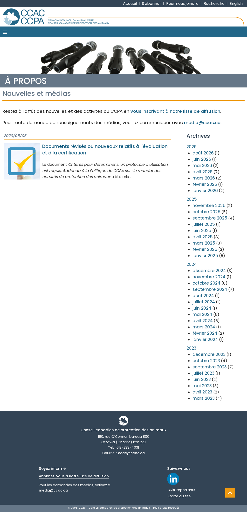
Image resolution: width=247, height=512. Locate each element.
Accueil (130, 3)
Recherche (214, 3)
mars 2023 (203, 398)
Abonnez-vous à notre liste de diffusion (74, 476)
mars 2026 (203, 178)
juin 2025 (201, 230)
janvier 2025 (205, 256)
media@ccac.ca (202, 123)
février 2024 (204, 333)
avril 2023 (202, 392)
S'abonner (151, 3)
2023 (191, 348)
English (236, 3)
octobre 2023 (206, 361)
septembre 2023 (209, 367)
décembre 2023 (209, 354)
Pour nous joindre (182, 3)
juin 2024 (201, 308)
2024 (191, 264)
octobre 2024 (206, 283)
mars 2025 (203, 243)
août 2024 (203, 296)
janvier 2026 (205, 190)
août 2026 (203, 153)
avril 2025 (202, 237)
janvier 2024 (205, 339)
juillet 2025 (203, 224)
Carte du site (179, 496)
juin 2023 (201, 379)
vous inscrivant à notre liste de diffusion (175, 111)
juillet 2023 (203, 373)
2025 (191, 199)
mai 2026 (202, 165)
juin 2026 (201, 159)
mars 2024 (203, 327)
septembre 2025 (209, 218)
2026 (191, 147)
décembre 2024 (209, 270)
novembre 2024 (209, 277)
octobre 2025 (206, 212)
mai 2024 (202, 314)
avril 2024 (202, 321)
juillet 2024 (203, 302)
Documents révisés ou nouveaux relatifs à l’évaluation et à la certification (105, 149)
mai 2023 (202, 386)
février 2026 (204, 184)
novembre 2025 (209, 205)
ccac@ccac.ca (131, 453)
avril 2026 (202, 172)
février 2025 (204, 249)
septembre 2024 (209, 289)
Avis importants (181, 489)
